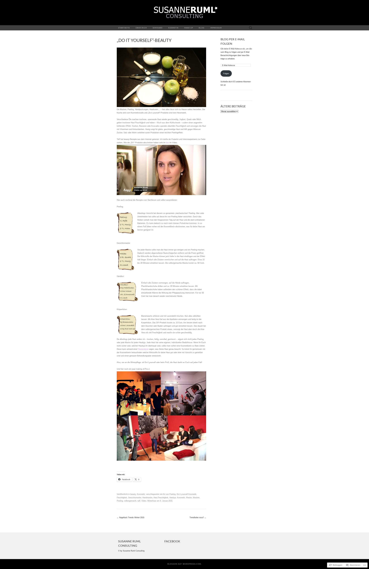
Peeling (120, 501)
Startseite (124, 28)
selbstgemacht (130, 501)
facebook (172, 541)
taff (139, 501)
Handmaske (147, 497)
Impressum (216, 28)
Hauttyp (172, 497)
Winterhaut (151, 501)
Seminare (158, 28)
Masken (196, 497)
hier (167, 142)
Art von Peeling (169, 494)
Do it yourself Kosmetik (186, 494)
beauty (133, 494)
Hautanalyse (143, 349)
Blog (202, 28)
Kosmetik (173, 28)
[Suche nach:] (251, 28)
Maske (189, 497)
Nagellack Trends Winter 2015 (130, 517)
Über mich (141, 28)
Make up (188, 28)
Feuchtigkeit (122, 497)
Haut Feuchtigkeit (161, 497)
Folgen (226, 73)
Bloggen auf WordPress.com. (184, 564)
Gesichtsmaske (134, 497)
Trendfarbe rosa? (198, 517)
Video (143, 501)
